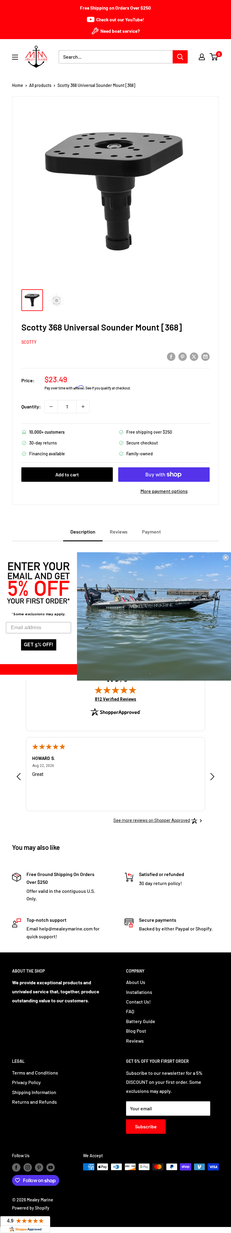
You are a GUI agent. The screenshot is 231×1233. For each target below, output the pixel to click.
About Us (135, 982)
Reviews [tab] (119, 531)
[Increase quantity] (83, 406)
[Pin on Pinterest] (182, 356)
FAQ (130, 1011)
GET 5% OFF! (38, 645)
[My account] (202, 57)
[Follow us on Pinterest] (39, 1167)
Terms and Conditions (35, 1072)
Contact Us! (138, 1001)
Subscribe (146, 1126)
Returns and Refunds (34, 1102)
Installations (139, 992)
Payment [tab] (151, 531)
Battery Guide (140, 1021)
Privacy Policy (26, 1082)
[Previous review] (18, 778)
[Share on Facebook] (171, 356)
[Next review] (212, 778)
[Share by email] (205, 356)
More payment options (164, 491)
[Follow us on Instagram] (27, 1167)
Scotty (28, 342)
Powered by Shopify (30, 1207)
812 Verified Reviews (115, 699)
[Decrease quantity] (51, 406)
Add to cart (67, 474)
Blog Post (136, 1031)
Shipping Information (34, 1092)
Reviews (135, 1041)
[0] (214, 56)
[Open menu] (15, 57)
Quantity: (31, 406)
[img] (115, 690)
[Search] (180, 56)
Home (17, 85)
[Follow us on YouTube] (50, 1167)
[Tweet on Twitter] (194, 356)
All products (40, 85)
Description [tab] (82, 531)
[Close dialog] (226, 558)
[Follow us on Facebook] (16, 1167)
